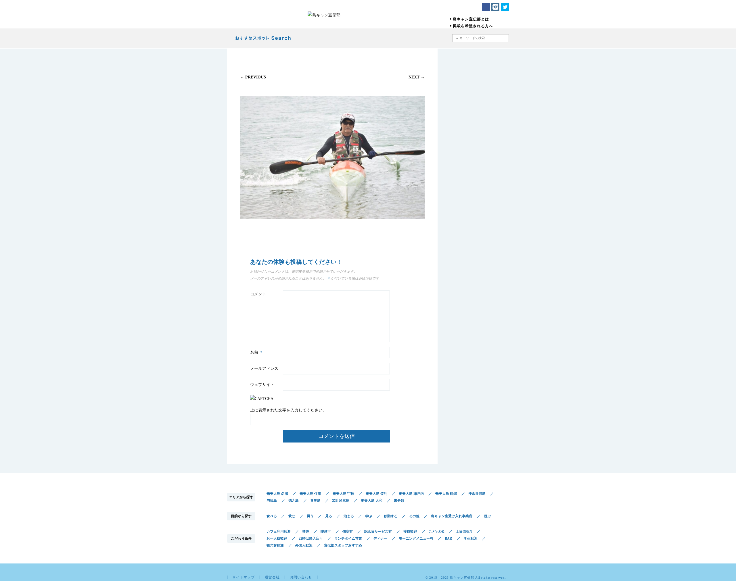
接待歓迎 (410, 532)
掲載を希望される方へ (473, 26)
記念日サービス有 (378, 532)
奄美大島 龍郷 (446, 494)
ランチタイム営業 (348, 538)
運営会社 (272, 577)
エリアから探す (310, 38)
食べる (272, 516)
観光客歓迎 (275, 545)
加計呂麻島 (340, 501)
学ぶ (368, 516)
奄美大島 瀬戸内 (411, 494)
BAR (448, 538)
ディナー (380, 538)
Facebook (486, 7)
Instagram (495, 7)
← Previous (253, 77)
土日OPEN (464, 532)
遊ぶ (487, 516)
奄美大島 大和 (371, 501)
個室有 (347, 532)
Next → (417, 77)
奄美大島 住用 (310, 494)
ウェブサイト (262, 384)
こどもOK (436, 532)
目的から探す (342, 38)
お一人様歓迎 (277, 538)
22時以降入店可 (311, 538)
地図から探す (421, 38)
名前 (256, 352)
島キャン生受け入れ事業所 (451, 516)
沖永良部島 (477, 494)
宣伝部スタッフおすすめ (343, 545)
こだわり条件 (383, 38)
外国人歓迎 (304, 545)
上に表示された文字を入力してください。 (288, 410)
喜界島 (315, 501)
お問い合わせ (301, 577)
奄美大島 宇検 (343, 494)
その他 (414, 516)
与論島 (272, 501)
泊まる (349, 516)
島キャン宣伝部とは (471, 19)
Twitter (505, 7)
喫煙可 (326, 532)
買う (310, 516)
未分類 (399, 501)
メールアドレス (264, 368)
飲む (291, 516)
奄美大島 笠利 (376, 494)
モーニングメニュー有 (416, 538)
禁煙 (305, 532)
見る (328, 516)
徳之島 (293, 501)
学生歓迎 (471, 538)
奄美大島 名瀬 (277, 494)
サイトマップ (243, 577)
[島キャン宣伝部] (368, 14)
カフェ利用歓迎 (279, 532)
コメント (258, 294)
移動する (391, 516)
